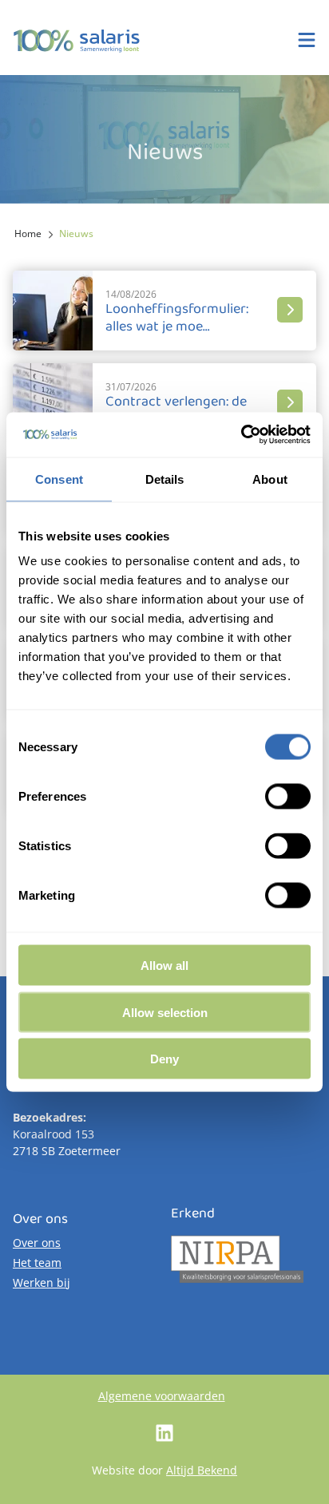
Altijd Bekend (201, 1470)
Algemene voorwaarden (161, 1395)
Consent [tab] (59, 478)
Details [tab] (164, 478)
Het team (37, 1262)
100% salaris (77, 41)
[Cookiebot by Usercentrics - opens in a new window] (241, 435)
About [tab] (269, 478)
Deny (164, 1059)
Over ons (37, 1242)
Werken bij (41, 1282)
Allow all (164, 965)
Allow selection (165, 1012)
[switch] (288, 796)
